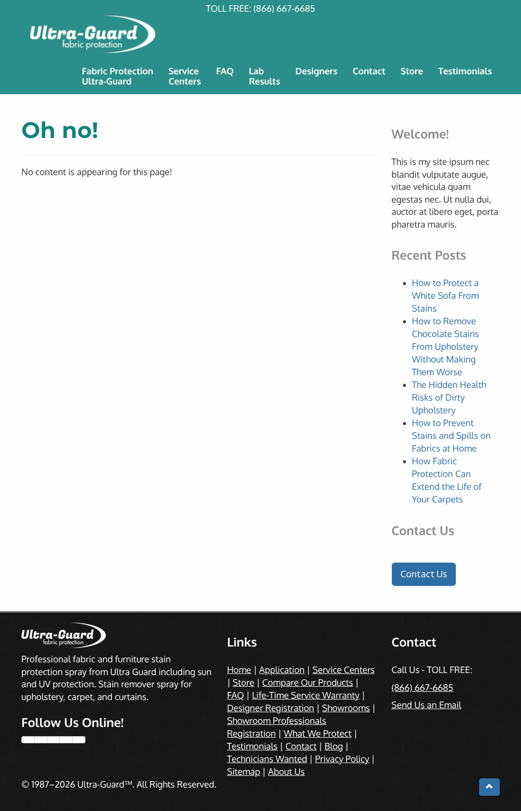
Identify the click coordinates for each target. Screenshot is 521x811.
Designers (317, 71)
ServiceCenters (184, 76)
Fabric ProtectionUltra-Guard (117, 76)
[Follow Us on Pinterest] (66, 739)
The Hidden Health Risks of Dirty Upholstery (449, 397)
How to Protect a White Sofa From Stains (445, 295)
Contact (369, 71)
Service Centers (343, 670)
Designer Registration (270, 708)
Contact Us (423, 573)
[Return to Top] (489, 787)
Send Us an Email (426, 705)
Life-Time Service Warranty (305, 695)
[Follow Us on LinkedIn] (78, 739)
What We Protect (318, 733)
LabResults (264, 76)
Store (411, 71)
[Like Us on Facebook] (28, 739)
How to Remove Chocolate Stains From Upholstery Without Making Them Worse (445, 347)
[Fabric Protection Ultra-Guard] (260, 34)
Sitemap (243, 771)
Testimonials (465, 71)
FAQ (225, 71)
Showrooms (346, 708)
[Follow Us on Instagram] (53, 739)
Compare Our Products (307, 682)
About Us (286, 771)
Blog (334, 746)
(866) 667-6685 (284, 8)
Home (239, 670)
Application (281, 670)
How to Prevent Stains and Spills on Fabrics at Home (451, 435)
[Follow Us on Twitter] (40, 739)
